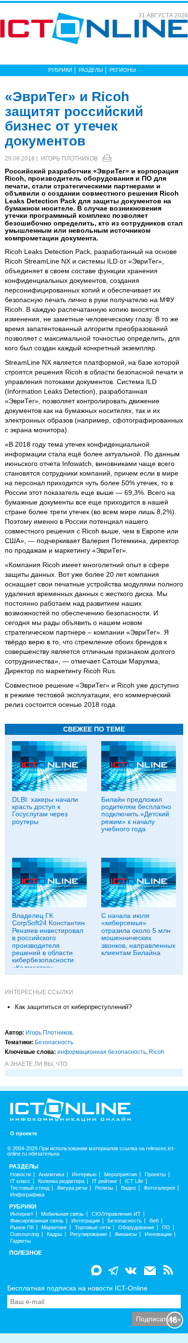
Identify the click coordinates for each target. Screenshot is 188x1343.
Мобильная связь (62, 1214)
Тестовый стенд (29, 1188)
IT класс (20, 1181)
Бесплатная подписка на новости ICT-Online (77, 1288)
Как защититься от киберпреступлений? (73, 1007)
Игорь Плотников (69, 158)
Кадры (54, 1234)
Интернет (21, 1214)
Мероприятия (120, 1174)
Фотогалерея (159, 1188)
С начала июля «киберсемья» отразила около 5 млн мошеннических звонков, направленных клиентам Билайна (138, 934)
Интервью (84, 1174)
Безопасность (54, 1042)
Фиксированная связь (37, 1220)
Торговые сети (92, 1227)
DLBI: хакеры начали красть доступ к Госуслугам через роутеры (45, 810)
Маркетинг (54, 1227)
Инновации (158, 1234)
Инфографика (27, 1194)
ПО (166, 1227)
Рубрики (60, 70)
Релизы (104, 1188)
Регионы (122, 70)
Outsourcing (24, 1234)
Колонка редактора (61, 1181)
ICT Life (134, 1181)
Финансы (126, 1234)
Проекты (155, 1174)
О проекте (23, 1133)
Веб (154, 1220)
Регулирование (88, 1234)
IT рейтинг (104, 1181)
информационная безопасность (101, 1052)
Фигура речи (72, 1188)
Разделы (91, 70)
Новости (20, 1174)
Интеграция (85, 1220)
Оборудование (136, 1227)
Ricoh (156, 1052)
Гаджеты (20, 1241)
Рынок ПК (22, 1227)
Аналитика (51, 1174)
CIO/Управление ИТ (116, 1214)
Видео (128, 1188)
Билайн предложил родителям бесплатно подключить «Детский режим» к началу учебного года (136, 814)
